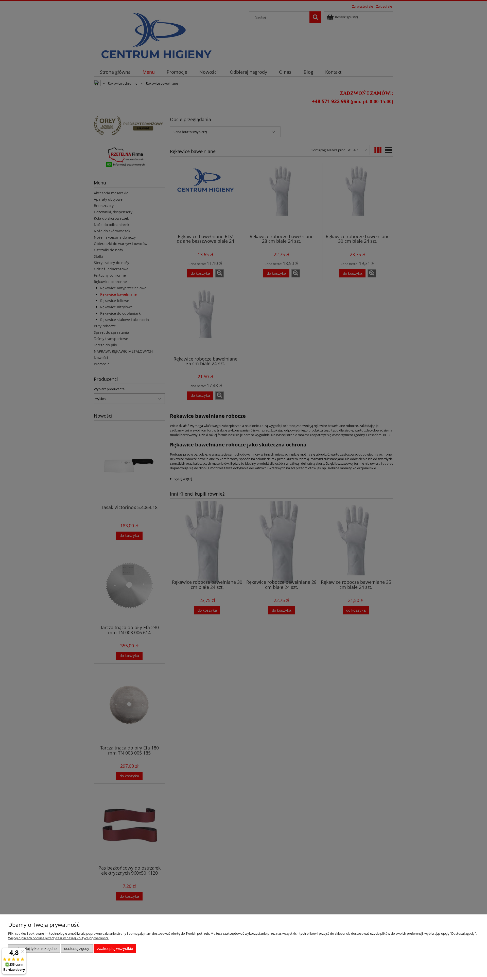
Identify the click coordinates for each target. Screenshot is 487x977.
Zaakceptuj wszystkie (115, 948)
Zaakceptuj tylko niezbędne (34, 948)
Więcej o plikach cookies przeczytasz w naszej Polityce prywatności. (58, 938)
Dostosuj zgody (76, 948)
